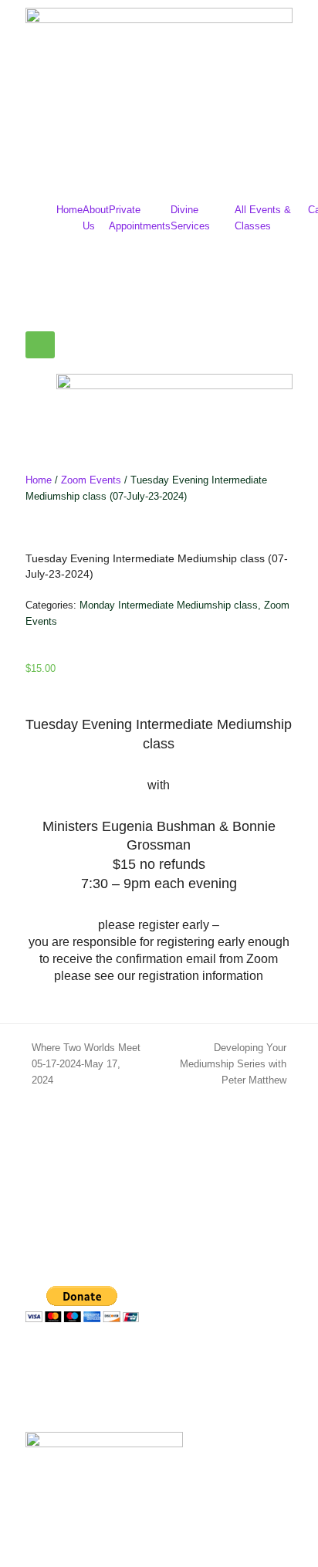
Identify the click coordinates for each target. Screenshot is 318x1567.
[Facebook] (44, 1361)
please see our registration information (158, 975)
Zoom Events (91, 480)
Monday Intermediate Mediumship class (169, 605)
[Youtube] (128, 1361)
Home (69, 209)
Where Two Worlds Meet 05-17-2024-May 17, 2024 (78, 1063)
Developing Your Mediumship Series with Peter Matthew (223, 1063)
